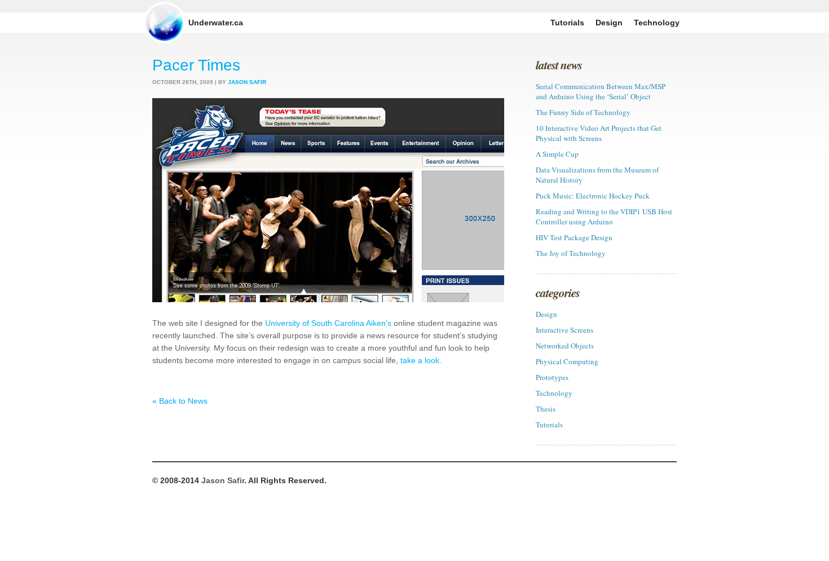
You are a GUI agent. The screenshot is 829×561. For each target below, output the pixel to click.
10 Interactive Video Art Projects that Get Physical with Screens (599, 133)
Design (546, 314)
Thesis (545, 409)
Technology (554, 393)
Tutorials (549, 424)
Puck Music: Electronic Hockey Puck (593, 196)
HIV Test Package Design (574, 237)
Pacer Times (196, 65)
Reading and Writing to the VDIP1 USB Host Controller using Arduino (604, 216)
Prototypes (552, 377)
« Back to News (180, 400)
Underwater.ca (215, 22)
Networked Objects (565, 346)
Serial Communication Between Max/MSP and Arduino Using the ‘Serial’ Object (600, 91)
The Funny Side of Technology (583, 112)
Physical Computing (567, 361)
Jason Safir (222, 480)
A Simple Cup (557, 154)
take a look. (421, 360)
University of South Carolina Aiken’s (328, 323)
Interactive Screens (564, 330)
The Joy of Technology (571, 253)
